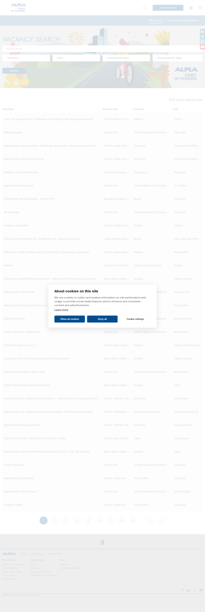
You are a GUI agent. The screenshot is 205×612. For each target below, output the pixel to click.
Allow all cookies (69, 319)
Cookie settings (135, 319)
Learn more (61, 309)
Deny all (102, 319)
